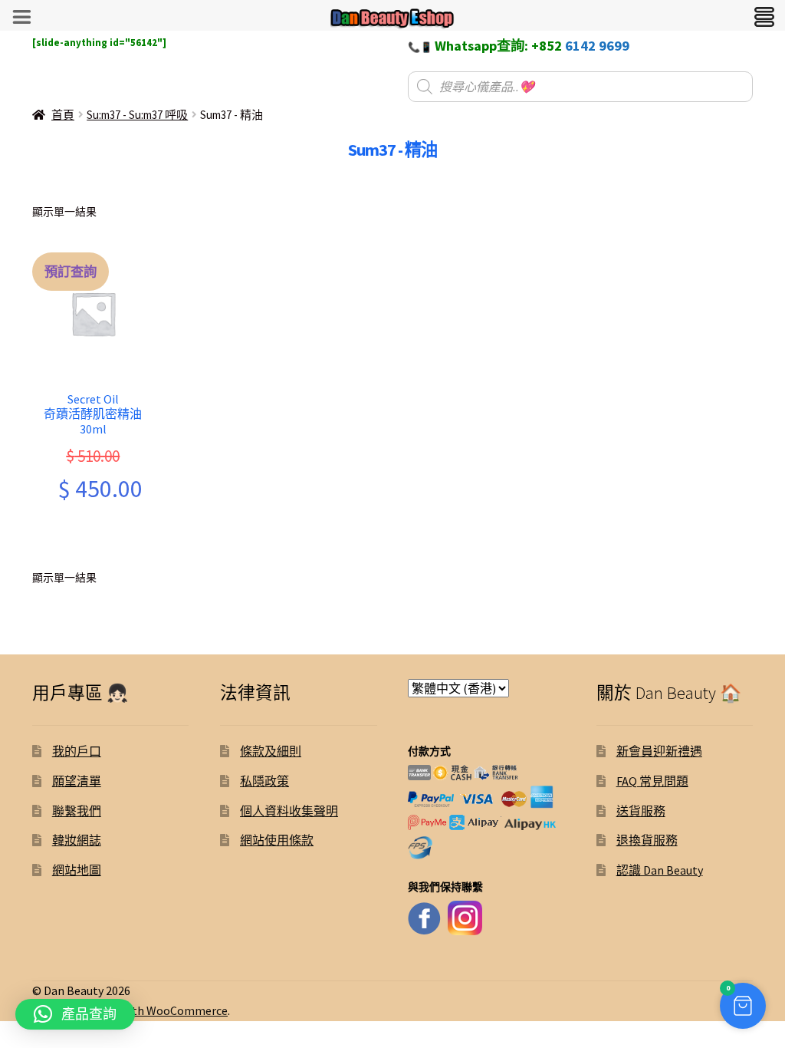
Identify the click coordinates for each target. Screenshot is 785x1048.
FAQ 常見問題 (652, 781)
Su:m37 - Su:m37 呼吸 (137, 114)
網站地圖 (76, 870)
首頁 (62, 114)
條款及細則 (270, 751)
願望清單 (76, 781)
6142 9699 (597, 45)
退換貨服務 (647, 840)
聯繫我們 (76, 811)
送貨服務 (640, 811)
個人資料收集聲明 (289, 811)
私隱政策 (264, 781)
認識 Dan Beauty (659, 870)
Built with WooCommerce (160, 1010)
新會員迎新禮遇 (659, 751)
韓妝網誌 (76, 840)
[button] (743, 1006)
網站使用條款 (277, 840)
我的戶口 (76, 751)
